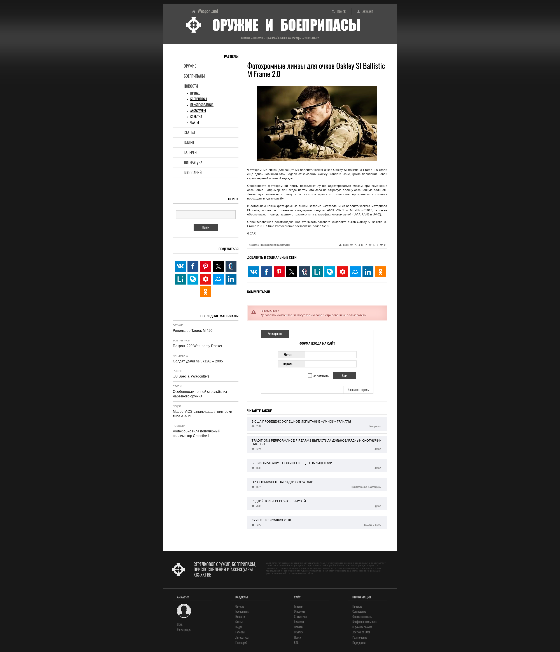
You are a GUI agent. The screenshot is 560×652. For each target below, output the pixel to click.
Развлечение (359, 637)
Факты (194, 123)
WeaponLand (208, 11)
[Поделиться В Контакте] (253, 271)
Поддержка (359, 643)
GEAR (251, 233)
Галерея (190, 152)
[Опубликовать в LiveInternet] (317, 271)
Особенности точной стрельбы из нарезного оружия (200, 394)
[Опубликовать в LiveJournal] (329, 271)
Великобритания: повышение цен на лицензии (316, 465)
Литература (193, 162)
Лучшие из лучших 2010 (316, 522)
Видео (189, 142)
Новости (191, 86)
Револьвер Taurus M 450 (192, 330)
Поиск (341, 12)
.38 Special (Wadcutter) (191, 376)
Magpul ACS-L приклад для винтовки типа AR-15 (202, 414)
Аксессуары (198, 111)
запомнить (321, 376)
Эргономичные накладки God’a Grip (316, 484)
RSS (296, 643)
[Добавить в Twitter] (291, 271)
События (196, 117)
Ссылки (298, 632)
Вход (179, 624)
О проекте (299, 611)
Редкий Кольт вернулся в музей (316, 503)
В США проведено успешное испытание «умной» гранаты (316, 424)
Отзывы (298, 627)
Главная (298, 606)
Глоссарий (193, 172)
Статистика (300, 617)
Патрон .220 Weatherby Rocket (197, 346)
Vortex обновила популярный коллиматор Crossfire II (196, 433)
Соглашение (359, 611)
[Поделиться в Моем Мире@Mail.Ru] (355, 271)
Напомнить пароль (358, 390)
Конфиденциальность (364, 622)
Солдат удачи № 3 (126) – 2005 (198, 361)
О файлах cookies (362, 627)
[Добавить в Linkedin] (367, 271)
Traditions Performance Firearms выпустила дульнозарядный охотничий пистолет (317, 445)
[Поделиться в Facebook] (266, 271)
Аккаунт (367, 12)
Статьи (189, 132)
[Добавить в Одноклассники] (380, 271)
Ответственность (362, 617)
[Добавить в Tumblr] (304, 271)
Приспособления (202, 105)
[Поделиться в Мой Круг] (342, 271)
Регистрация (275, 334)
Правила (357, 606)
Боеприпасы (194, 76)
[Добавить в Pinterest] (279, 271)
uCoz (367, 632)
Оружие (190, 66)
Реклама (299, 622)
